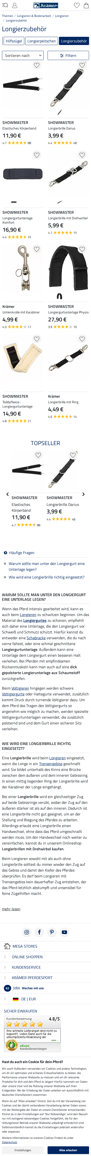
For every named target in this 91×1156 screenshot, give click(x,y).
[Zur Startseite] (45, 5)
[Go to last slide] (8, 494)
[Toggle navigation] (5, 5)
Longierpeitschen (41, 41)
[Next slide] (85, 112)
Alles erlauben (68, 1150)
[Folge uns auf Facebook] (39, 932)
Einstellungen (23, 1150)
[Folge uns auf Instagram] (27, 932)
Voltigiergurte (13, 694)
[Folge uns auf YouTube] (64, 932)
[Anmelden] (14, 5)
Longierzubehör (16, 20)
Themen (7, 15)
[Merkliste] (77, 5)
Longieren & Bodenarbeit (34, 15)
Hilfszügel (14, 41)
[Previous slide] (52, 112)
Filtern (71, 55)
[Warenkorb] (86, 5)
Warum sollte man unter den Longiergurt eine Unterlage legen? (47, 566)
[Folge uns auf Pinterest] (52, 932)
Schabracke (36, 638)
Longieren (62, 15)
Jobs (25, 988)
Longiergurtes (35, 620)
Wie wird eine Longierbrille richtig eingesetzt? (46, 577)
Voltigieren (20, 688)
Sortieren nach (17, 55)
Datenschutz (9, 1142)
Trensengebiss (50, 764)
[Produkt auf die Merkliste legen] (36, 65)
